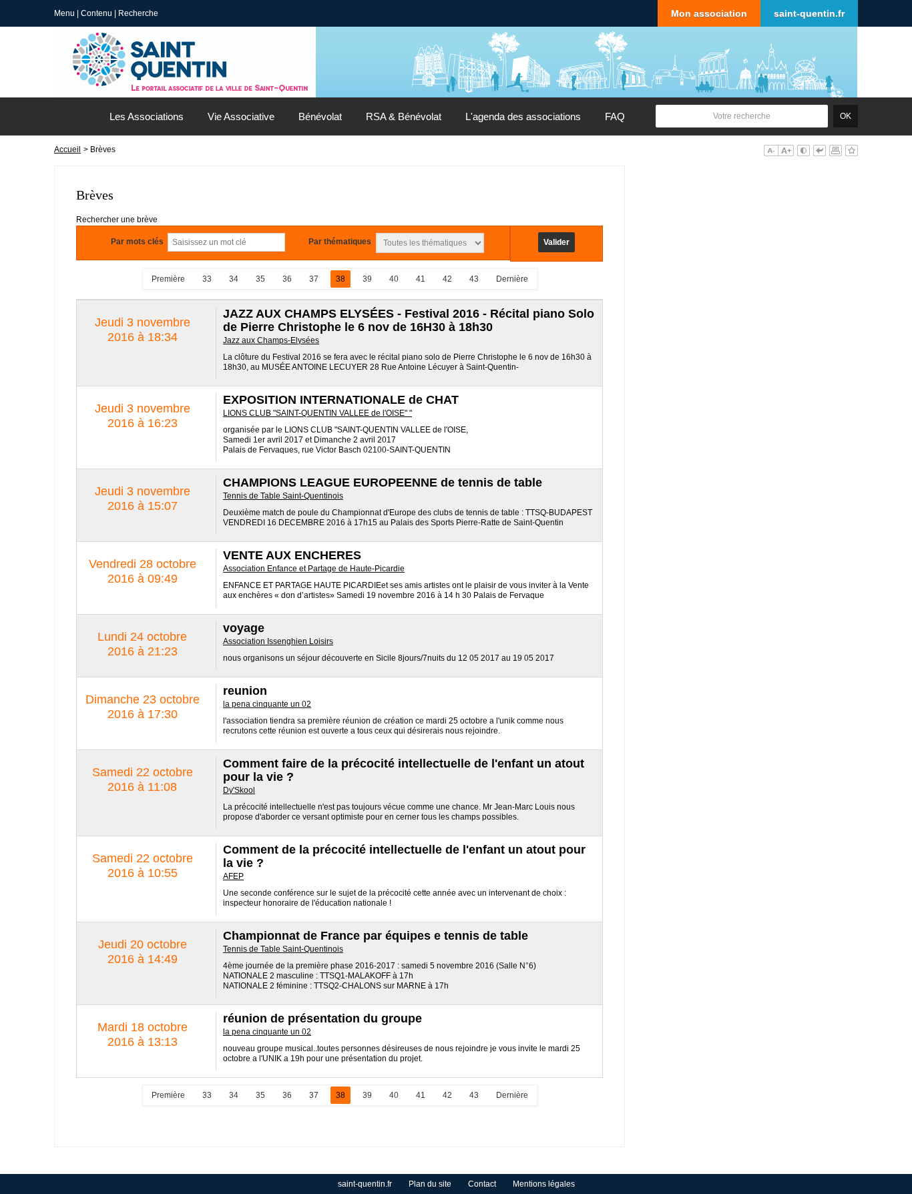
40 (394, 279)
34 (233, 279)
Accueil (67, 149)
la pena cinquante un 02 (267, 704)
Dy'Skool (239, 790)
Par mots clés (137, 241)
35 (260, 279)
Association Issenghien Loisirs (278, 641)
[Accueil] (76, 116)
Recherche (138, 13)
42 (447, 279)
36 (287, 279)
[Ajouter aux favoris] (851, 150)
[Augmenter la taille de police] (786, 150)
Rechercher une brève (117, 219)
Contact (482, 1184)
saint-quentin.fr (809, 13)
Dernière (512, 279)
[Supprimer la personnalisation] (819, 150)
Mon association (709, 13)
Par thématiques (339, 241)
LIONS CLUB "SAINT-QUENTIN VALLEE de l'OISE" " (317, 413)
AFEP (233, 876)
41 (420, 279)
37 (313, 279)
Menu (64, 13)
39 (367, 279)
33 (207, 279)
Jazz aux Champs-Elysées (271, 340)
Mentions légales (544, 1184)
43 (474, 279)
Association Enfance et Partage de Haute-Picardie (314, 568)
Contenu (96, 13)
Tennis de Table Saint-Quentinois (283, 496)
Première (168, 279)
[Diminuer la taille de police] (771, 150)
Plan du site (430, 1184)
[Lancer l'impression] (835, 150)
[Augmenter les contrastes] (803, 150)
